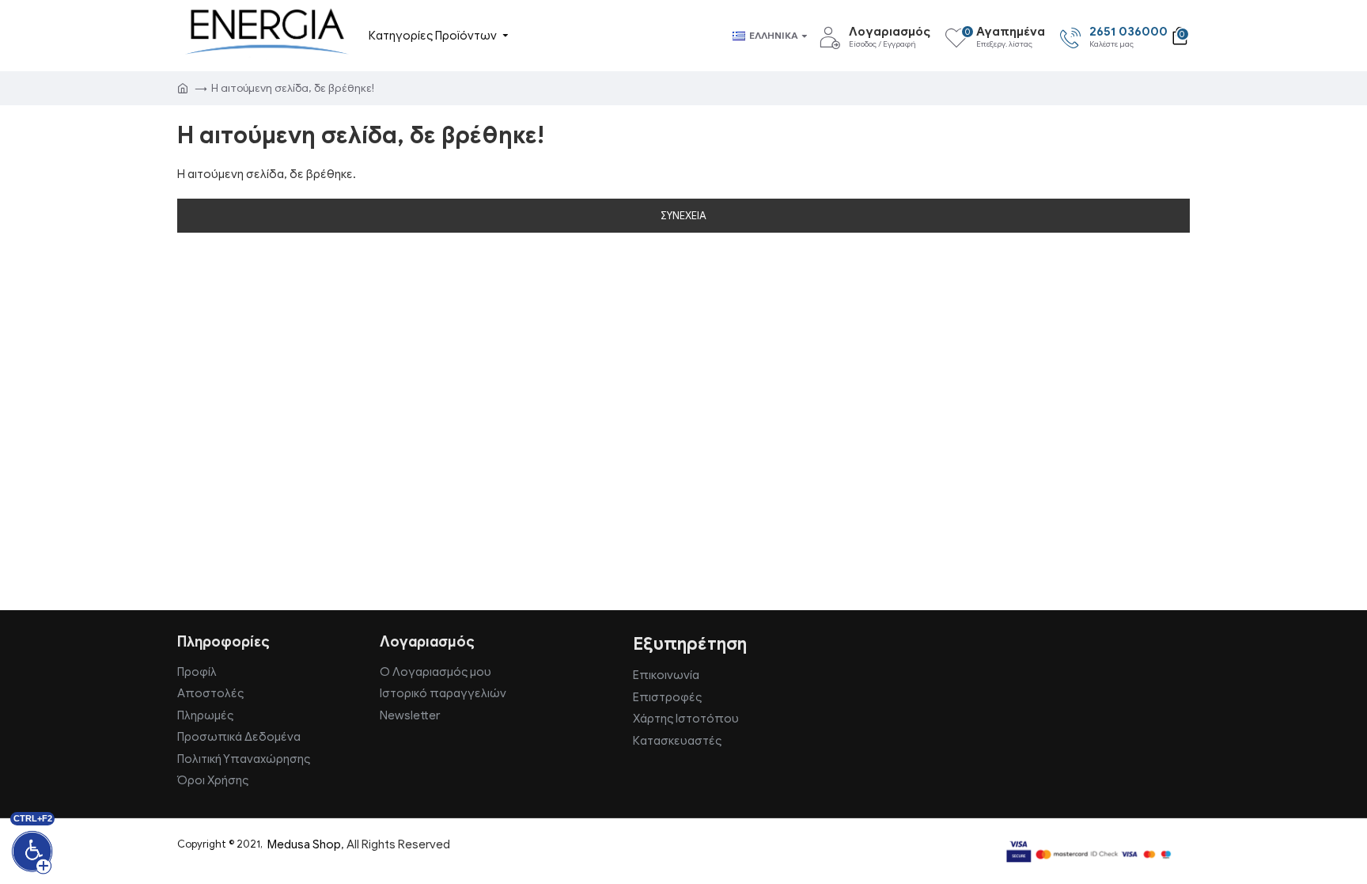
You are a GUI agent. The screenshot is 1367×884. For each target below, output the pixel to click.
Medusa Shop (304, 844)
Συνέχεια (683, 215)
